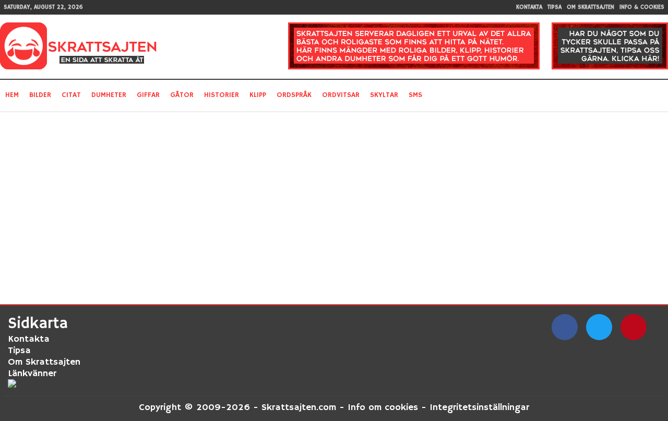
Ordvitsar (341, 95)
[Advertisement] (233, 202)
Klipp (257, 95)
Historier (221, 95)
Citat (71, 95)
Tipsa (554, 7)
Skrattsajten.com (298, 407)
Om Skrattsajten (590, 7)
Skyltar (384, 95)
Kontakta (529, 7)
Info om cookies (383, 407)
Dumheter (108, 95)
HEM (12, 95)
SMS (415, 95)
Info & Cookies (641, 7)
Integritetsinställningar (479, 407)
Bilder (40, 95)
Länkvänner (32, 373)
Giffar (148, 95)
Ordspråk (294, 95)
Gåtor (182, 95)
